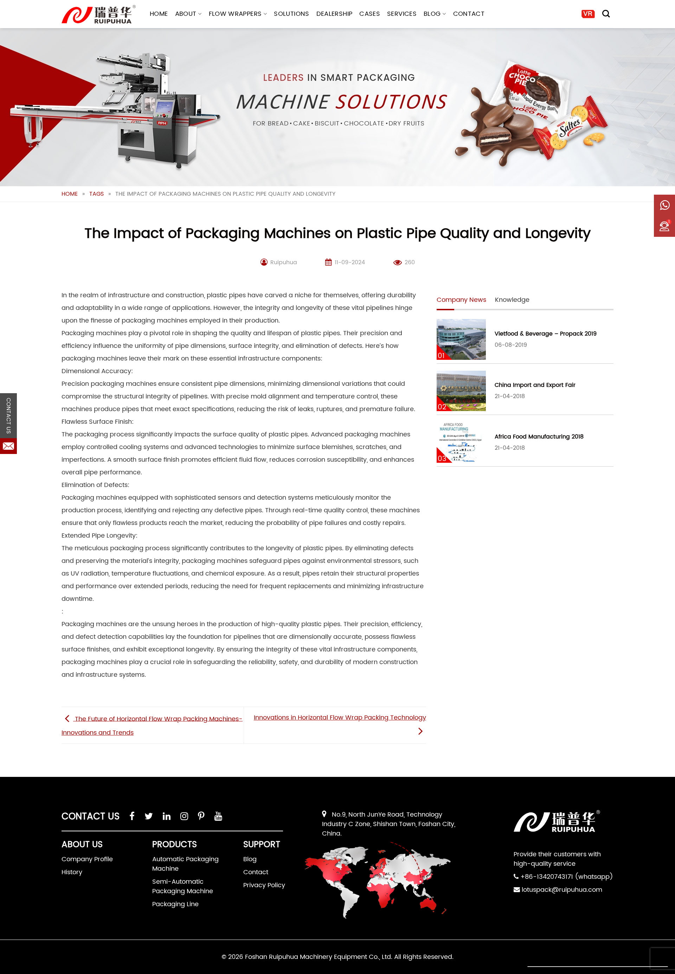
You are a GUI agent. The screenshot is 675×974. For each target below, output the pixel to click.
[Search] (606, 13)
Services (402, 14)
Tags (96, 194)
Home (159, 14)
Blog (432, 14)
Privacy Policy (264, 885)
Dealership (334, 14)
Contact (469, 14)
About (186, 14)
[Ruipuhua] (99, 14)
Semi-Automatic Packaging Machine (182, 886)
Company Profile (87, 859)
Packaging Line (175, 904)
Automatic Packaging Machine (185, 864)
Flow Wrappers (235, 14)
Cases (369, 14)
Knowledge (512, 300)
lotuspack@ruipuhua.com (562, 890)
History (72, 872)
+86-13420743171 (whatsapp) (566, 877)
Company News (461, 300)
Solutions (291, 14)
